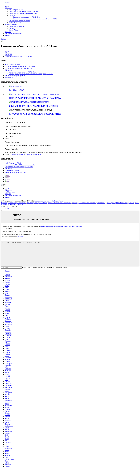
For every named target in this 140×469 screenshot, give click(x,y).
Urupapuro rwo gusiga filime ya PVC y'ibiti (23, 13)
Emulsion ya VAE (15, 22)
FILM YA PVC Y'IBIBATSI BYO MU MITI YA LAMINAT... (35, 98)
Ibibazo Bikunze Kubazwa (13, 34)
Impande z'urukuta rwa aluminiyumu (59, 203)
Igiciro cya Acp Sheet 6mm (115, 203)
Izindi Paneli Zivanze (12, 170)
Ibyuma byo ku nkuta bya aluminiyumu (13, 203)
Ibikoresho (12, 15)
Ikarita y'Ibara (13, 30)
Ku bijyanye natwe (11, 24)
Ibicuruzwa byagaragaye (42, 201)
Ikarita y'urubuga (57, 201)
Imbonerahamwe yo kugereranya (19, 21)
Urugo (7, 6)
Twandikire (8, 35)
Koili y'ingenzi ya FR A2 (17, 10)
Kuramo (11, 28)
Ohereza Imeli (5, 208)
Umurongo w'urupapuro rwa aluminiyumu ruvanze (88, 203)
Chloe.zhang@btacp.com (18, 154)
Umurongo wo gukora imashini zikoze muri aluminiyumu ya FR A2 (35, 19)
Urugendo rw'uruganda (16, 26)
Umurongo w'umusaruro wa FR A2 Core (26, 17)
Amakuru (8, 32)
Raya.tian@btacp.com (34, 154)
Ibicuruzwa (8, 8)
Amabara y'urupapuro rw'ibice (37, 203)
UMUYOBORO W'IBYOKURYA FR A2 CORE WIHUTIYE (35, 114)
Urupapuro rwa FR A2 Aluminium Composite (24, 11)
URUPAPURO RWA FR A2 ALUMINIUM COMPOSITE (33, 106)
